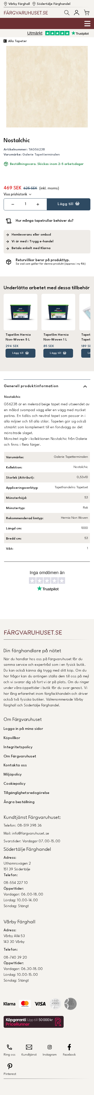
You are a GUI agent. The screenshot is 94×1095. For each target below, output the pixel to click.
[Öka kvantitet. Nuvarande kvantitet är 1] (38, 204)
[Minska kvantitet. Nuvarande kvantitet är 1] (13, 204)
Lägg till (65, 204)
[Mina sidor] (76, 12)
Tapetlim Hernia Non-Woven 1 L (55, 337)
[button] (66, 12)
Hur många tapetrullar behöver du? (45, 220)
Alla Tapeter (17, 41)
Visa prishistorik (15, 194)
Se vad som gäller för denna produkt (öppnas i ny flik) (51, 264)
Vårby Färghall (19, 4)
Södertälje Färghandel (53, 4)
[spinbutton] (25, 204)
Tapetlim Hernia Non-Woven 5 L (18, 337)
